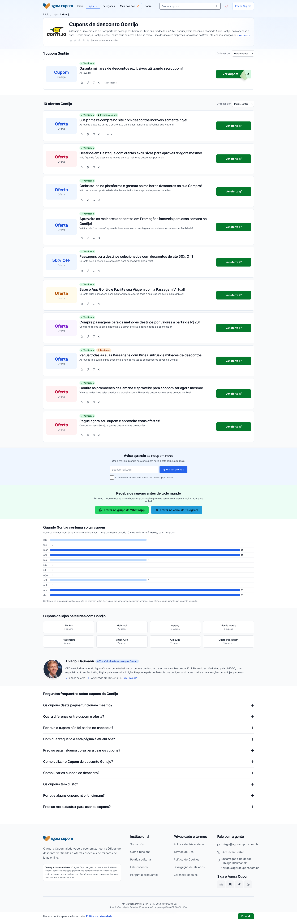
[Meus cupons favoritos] (226, 6)
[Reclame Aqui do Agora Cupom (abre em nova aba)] (230, 884)
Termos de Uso (184, 852)
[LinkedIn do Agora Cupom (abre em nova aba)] (221, 884)
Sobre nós (137, 844)
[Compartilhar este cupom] (99, 83)
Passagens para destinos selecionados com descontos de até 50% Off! (136, 256)
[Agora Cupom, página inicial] (58, 6)
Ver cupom (230, 74)
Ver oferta (232, 125)
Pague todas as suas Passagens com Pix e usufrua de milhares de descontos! (141, 355)
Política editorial (141, 859)
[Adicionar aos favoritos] (94, 83)
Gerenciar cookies (185, 874)
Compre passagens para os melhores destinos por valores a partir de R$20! (139, 322)
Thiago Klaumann (79, 661)
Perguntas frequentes (144, 874)
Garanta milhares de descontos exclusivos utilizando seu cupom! (131, 68)
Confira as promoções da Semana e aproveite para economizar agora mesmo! (141, 388)
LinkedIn (132, 678)
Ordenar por (224, 53)
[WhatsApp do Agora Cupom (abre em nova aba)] (248, 884)
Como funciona (140, 852)
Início (46, 14)
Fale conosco (139, 867)
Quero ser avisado (173, 469)
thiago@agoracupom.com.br (240, 844)
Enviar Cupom (243, 6)
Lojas (91, 6)
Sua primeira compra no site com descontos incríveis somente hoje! (133, 120)
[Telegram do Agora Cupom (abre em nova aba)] (239, 884)
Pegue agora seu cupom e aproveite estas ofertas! (119, 421)
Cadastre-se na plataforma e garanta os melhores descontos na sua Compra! (140, 186)
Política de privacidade (99, 916)
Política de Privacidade (189, 844)
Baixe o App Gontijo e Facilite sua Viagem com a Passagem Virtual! (132, 289)
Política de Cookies (186, 859)
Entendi (246, 916)
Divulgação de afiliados (189, 867)
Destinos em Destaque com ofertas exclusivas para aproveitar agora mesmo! (140, 153)
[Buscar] (217, 6)
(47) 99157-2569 (232, 852)
